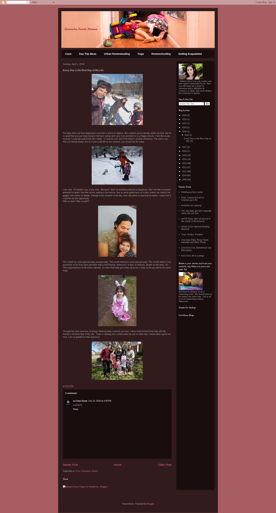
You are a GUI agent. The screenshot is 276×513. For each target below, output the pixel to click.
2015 (184, 155)
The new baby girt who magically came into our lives (196, 212)
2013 (184, 163)
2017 (184, 147)
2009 (184, 179)
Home (118, 464)
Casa (68, 54)
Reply (75, 409)
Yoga (141, 54)
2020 (184, 127)
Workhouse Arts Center (192, 192)
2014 (184, 159)
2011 (184, 171)
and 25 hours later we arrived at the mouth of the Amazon (195, 219)
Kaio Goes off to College (192, 256)
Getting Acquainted (190, 54)
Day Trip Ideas (87, 54)
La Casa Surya (80, 401)
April (187, 135)
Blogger (150, 504)
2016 (184, 151)
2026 (184, 115)
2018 (184, 131)
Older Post (165, 464)
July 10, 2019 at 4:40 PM (99, 401)
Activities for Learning (191, 205)
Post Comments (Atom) (87, 471)
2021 (184, 123)
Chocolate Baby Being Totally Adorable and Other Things (195, 241)
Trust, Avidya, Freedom (192, 234)
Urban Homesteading (117, 54)
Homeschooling (161, 54)
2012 (184, 167)
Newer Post (70, 464)
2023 (184, 119)
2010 (184, 175)
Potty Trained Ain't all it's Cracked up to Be (192, 198)
